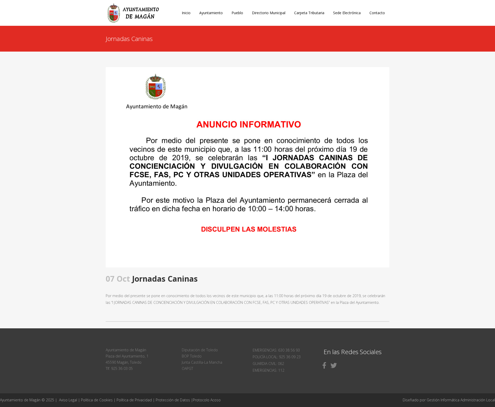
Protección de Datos (173, 399)
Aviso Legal (68, 399)
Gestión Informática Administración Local (461, 399)
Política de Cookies (97, 399)
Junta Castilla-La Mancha (202, 362)
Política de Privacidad (135, 399)
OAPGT (187, 368)
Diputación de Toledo (200, 349)
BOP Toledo (192, 356)
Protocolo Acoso (207, 399)
